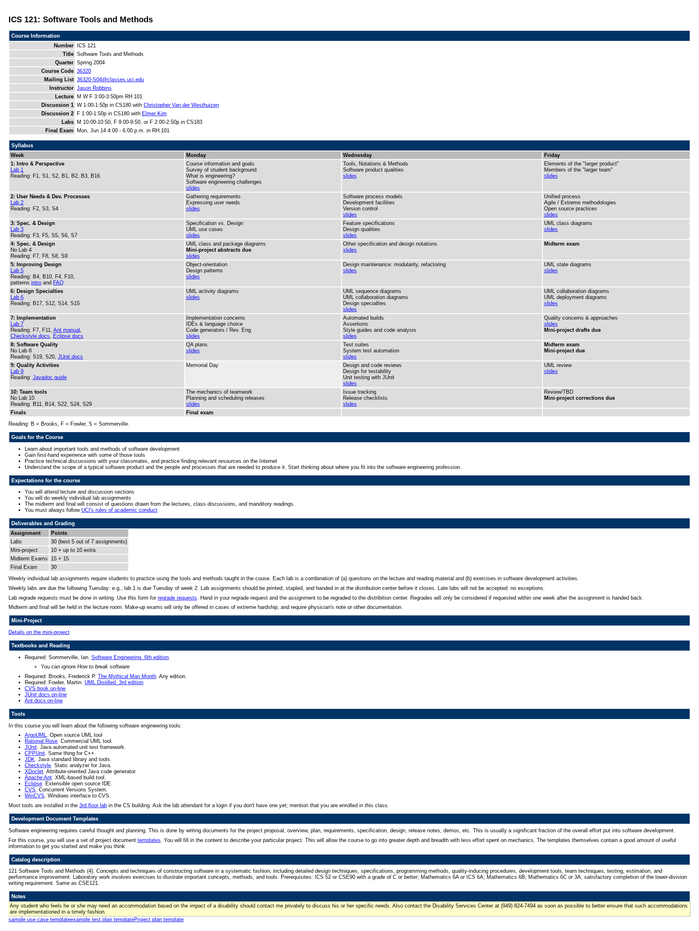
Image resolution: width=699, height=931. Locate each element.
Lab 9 (17, 371)
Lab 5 (17, 270)
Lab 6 (17, 297)
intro (36, 283)
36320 (84, 71)
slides (193, 188)
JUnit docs (70, 357)
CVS (30, 790)
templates (149, 840)
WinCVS (34, 796)
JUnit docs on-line (46, 694)
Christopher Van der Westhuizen (181, 105)
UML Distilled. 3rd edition (114, 682)
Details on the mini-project (39, 632)
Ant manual (66, 330)
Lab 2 (17, 202)
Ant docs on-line (44, 701)
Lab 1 (17, 170)
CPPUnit (35, 753)
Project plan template (159, 919)
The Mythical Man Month (127, 676)
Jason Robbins (94, 88)
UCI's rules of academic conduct (119, 510)
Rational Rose (41, 741)
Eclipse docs (68, 336)
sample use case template (39, 919)
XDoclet (34, 771)
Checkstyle (38, 765)
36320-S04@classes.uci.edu (110, 79)
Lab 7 (17, 324)
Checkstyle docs (30, 336)
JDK (30, 759)
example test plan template (102, 919)
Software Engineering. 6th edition (130, 657)
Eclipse (33, 783)
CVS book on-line (45, 688)
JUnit (31, 747)
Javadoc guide (50, 377)
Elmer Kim (154, 113)
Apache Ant (38, 777)
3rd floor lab (93, 805)
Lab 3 (17, 229)
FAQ (58, 283)
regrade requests (177, 598)
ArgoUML (36, 735)
